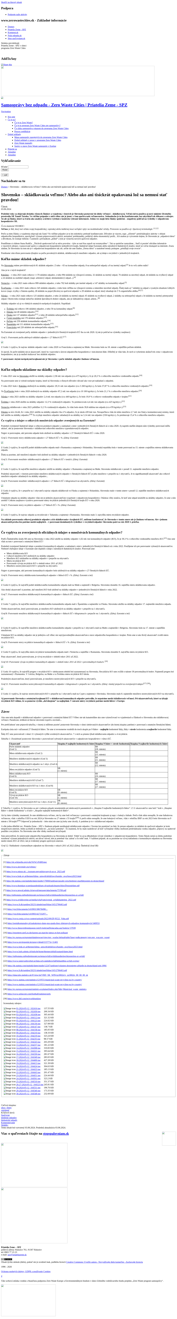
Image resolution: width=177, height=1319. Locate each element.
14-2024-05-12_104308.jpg (28, 1048)
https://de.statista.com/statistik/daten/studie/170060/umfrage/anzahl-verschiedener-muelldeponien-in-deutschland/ (55, 881)
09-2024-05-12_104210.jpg (28, 1033)
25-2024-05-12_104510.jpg (28, 1081)
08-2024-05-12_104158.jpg (28, 1030)
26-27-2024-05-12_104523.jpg (29, 1084)
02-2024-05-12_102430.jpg (28, 1011)
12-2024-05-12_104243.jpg (28, 1042)
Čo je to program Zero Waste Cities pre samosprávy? (37, 125)
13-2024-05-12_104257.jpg (28, 1045)
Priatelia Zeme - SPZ (17, 29)
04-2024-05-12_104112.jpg (28, 1017)
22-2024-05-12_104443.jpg (28, 1072)
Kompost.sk (13, 32)
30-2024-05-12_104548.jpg (28, 1094)
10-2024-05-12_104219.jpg (28, 1036)
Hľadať (4, 167)
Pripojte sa (12, 149)
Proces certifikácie (22, 131)
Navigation (6, 111)
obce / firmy (6, 1108)
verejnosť (5, 1110)
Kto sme (11, 117)
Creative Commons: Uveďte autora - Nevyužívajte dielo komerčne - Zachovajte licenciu (104, 1262)
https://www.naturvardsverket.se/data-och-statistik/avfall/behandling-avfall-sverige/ (43, 961)
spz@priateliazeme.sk (17, 1255)
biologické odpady (9, 1120)
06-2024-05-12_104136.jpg (28, 1023)
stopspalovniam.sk (56, 1133)
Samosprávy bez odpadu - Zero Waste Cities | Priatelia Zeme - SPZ (64, 104)
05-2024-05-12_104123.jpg (28, 1020)
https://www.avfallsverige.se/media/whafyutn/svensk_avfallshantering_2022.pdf (41, 900)
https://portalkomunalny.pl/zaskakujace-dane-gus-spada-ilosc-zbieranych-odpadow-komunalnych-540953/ (53, 923)
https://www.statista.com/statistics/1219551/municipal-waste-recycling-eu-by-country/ (44, 980)
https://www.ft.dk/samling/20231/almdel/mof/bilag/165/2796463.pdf (37, 904)
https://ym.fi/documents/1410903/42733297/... (27, 914)
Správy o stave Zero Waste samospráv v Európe (35, 146)
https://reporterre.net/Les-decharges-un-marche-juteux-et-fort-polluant (37, 933)
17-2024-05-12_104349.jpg (28, 1057)
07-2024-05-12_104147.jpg (28, 1027)
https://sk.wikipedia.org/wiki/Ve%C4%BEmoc (26, 862)
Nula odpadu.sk (15, 35)
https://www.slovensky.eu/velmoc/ (21, 867)
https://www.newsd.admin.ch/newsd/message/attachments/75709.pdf (36, 890)
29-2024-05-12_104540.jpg (28, 1090)
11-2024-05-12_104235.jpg (28, 1039)
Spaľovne (5, 1115)
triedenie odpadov (9, 1117)
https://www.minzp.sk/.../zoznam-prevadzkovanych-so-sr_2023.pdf (35, 871)
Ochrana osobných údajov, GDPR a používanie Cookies (25, 1271)
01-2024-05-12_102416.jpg (28, 1008)
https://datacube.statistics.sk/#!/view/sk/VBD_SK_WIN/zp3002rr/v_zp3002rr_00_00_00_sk (47, 975)
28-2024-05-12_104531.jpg (28, 1087)
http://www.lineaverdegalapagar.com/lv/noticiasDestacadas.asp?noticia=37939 (41, 928)
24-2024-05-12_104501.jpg (28, 1078)
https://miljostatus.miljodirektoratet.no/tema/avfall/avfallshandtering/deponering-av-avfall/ (45, 895)
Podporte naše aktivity (17, 14)
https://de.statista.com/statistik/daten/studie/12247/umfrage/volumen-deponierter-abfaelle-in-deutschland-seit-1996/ (57, 965)
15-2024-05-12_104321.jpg (28, 1051)
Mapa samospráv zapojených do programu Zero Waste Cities (40, 137)
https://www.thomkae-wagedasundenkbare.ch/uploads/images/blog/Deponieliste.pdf (43, 885)
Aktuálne (12, 152)
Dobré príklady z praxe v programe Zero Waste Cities (37, 140)
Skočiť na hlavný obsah (11, 2)
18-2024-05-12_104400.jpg (28, 1060)
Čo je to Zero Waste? (23, 122)
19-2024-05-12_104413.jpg (28, 1063)
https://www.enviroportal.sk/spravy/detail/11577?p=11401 (32, 942)
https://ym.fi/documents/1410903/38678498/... (27, 909)
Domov (11, 26)
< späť (4, 175)
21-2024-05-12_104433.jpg (28, 1069)
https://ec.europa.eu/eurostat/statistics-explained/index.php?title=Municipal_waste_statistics (46, 989)
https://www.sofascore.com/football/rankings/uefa (29, 994)
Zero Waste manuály (23, 143)
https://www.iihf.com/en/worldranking (24, 998)
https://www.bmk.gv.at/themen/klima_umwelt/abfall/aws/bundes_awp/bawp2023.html (43, 876)
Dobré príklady (14, 134)
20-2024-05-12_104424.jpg (28, 1066)
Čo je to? (12, 119)
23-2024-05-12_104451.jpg (28, 1075)
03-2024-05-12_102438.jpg (28, 1014)
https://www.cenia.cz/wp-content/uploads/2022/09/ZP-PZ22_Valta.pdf (38, 918)
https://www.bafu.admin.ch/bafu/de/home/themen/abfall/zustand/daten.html (40, 951)
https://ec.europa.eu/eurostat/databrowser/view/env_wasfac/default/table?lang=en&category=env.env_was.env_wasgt (58, 937)
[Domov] (2, 98)
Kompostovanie (8, 1122)
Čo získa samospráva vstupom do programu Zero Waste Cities (41, 128)
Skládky (4, 1125)
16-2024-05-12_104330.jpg (28, 1054)
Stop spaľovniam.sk (16, 38)
